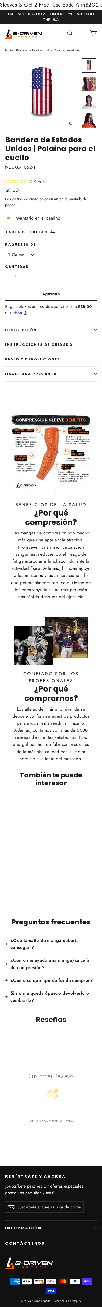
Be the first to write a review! (51, 1134)
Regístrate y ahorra (35, 1176)
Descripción (21, 330)
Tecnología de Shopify (67, 1301)
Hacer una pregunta (31, 374)
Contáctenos (25, 1243)
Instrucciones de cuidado (39, 344)
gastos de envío (25, 199)
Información (23, 1228)
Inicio (9, 50)
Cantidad (17, 267)
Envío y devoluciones (32, 359)
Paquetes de (20, 244)
